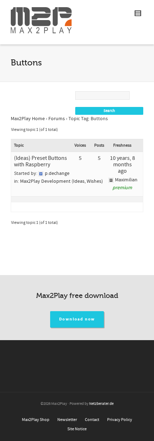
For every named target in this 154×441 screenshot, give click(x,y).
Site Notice (77, 429)
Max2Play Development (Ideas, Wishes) (61, 181)
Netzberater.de (101, 403)
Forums (56, 119)
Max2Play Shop (35, 419)
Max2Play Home (28, 119)
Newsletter (67, 419)
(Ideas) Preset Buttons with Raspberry (40, 161)
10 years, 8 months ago (122, 165)
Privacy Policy (119, 419)
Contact (92, 419)
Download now (77, 319)
